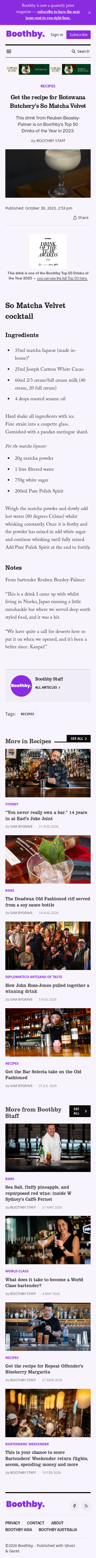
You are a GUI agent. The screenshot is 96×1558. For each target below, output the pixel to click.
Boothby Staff (51, 140)
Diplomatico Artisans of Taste (33, 976)
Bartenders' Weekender (27, 1444)
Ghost (70, 1545)
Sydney (11, 804)
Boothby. (26, 1545)
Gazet (14, 1550)
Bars (9, 890)
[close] (89, 12)
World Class (17, 1271)
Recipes (48, 85)
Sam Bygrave (21, 826)
